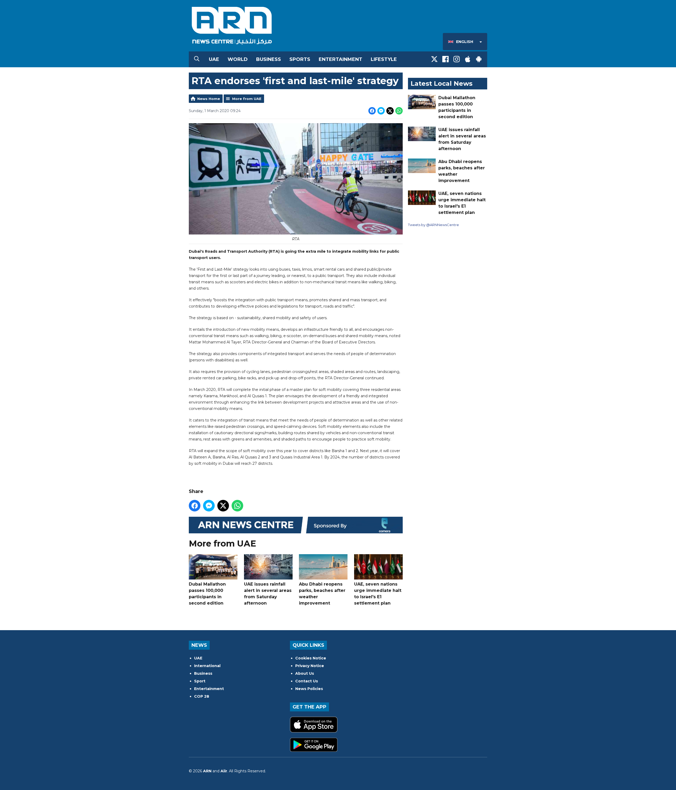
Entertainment (340, 59)
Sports (299, 59)
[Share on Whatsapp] (399, 110)
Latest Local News (441, 83)
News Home (208, 99)
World (238, 59)
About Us (304, 673)
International (207, 665)
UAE (214, 59)
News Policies (309, 688)
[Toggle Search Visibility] (197, 59)
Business (268, 59)
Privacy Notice (309, 665)
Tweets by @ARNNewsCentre (433, 225)
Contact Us (306, 681)
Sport (199, 681)
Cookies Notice (310, 658)
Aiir (223, 771)
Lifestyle (384, 59)
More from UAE (246, 99)
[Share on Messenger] (381, 110)
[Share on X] (390, 110)
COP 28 (201, 696)
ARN (207, 771)
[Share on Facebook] (372, 110)
